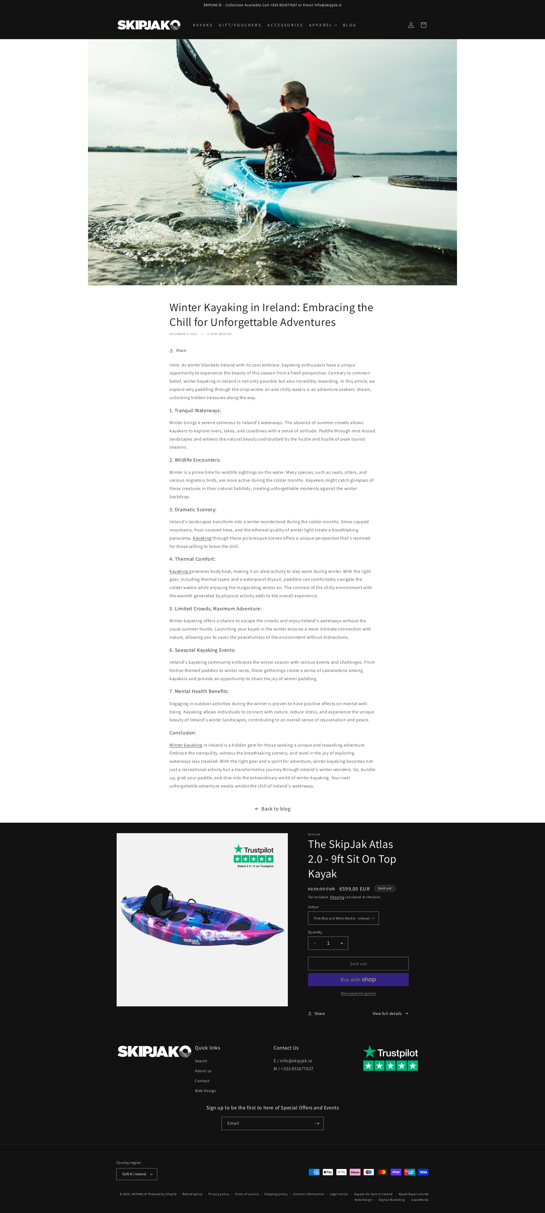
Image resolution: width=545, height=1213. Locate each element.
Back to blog (275, 808)
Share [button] (181, 350)
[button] (322, 25)
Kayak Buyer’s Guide (414, 1194)
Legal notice (339, 1194)
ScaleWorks (420, 1200)
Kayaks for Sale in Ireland (373, 1194)
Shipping (337, 897)
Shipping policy (276, 1194)
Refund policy (193, 1194)
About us (203, 1070)
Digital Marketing (392, 1200)
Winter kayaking (185, 745)
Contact (202, 1080)
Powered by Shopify (162, 1194)
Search (201, 1060)
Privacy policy (218, 1194)
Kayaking (202, 538)
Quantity (315, 932)
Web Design (205, 1090)
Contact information (308, 1194)
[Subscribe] (317, 1123)
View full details (387, 1013)
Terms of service (247, 1194)
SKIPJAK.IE (139, 1194)
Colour (313, 906)
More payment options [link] (358, 993)
